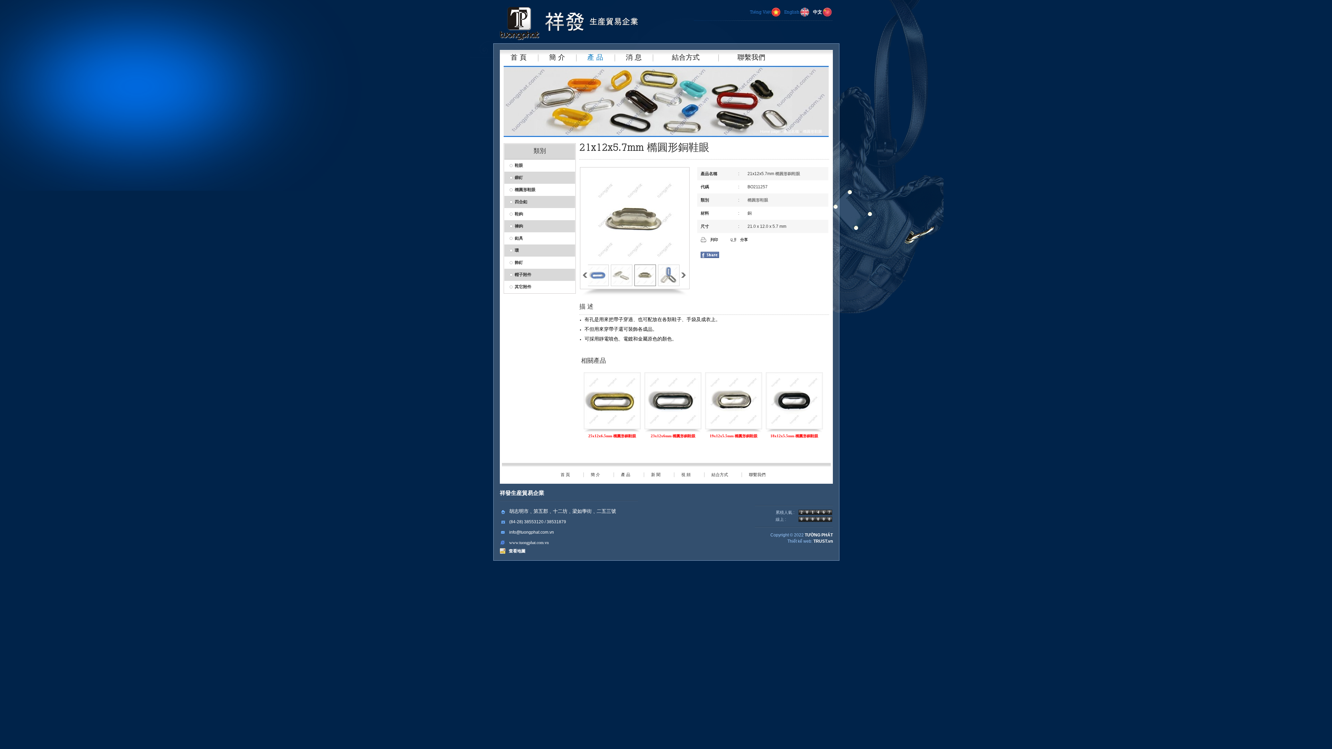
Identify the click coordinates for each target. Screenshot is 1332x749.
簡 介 (595, 474)
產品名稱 (791, 131)
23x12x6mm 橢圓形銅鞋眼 (612, 436)
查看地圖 (516, 551)
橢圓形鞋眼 (812, 131)
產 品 (625, 474)
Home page (769, 131)
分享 (744, 240)
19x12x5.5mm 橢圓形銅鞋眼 (673, 436)
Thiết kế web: (799, 541)
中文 (817, 12)
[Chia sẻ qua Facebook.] (710, 257)
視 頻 (686, 474)
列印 (714, 240)
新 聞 (655, 474)
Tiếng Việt (760, 12)
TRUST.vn (823, 541)
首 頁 (565, 474)
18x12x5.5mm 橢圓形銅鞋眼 (734, 436)
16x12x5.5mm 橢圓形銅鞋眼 (794, 436)
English (792, 12)
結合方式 (719, 474)
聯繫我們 (757, 474)
